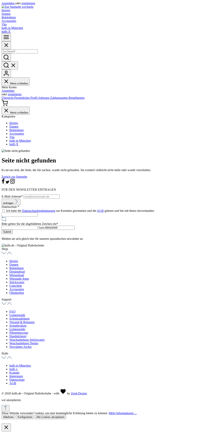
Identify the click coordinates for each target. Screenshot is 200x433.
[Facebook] (3, 183)
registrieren (28, 3)
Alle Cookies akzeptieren (50, 417)
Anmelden (8, 3)
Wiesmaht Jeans (19, 278)
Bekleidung (16, 268)
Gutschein (15, 285)
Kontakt (14, 372)
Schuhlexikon (17, 325)
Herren (13, 261)
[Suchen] (6, 57)
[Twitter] (7, 183)
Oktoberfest (16, 292)
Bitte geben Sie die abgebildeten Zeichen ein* (30, 224)
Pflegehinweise (18, 332)
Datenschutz (17, 379)
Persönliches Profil (26, 97)
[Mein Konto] (6, 73)
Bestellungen (77, 97)
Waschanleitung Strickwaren (27, 339)
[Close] (6, 45)
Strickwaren (16, 282)
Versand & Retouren (22, 322)
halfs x (13, 369)
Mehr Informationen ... (123, 413)
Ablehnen (8, 417)
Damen (13, 264)
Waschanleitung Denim (23, 343)
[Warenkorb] (5, 104)
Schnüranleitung (19, 318)
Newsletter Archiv (20, 346)
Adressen (44, 97)
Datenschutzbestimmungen (38, 210)
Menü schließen (19, 83)
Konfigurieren (25, 417)
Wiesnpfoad (16, 275)
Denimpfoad (17, 271)
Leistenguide (17, 315)
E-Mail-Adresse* (12, 196)
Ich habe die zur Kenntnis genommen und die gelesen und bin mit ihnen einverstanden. (80, 210)
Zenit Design (79, 393)
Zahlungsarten (59, 97)
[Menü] (6, 37)
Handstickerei (17, 336)
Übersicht (8, 97)
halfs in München (20, 365)
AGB (100, 210)
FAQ (12, 311)
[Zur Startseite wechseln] (17, 6)
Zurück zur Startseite (14, 176)
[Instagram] (12, 183)
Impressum (16, 376)
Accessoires (16, 289)
